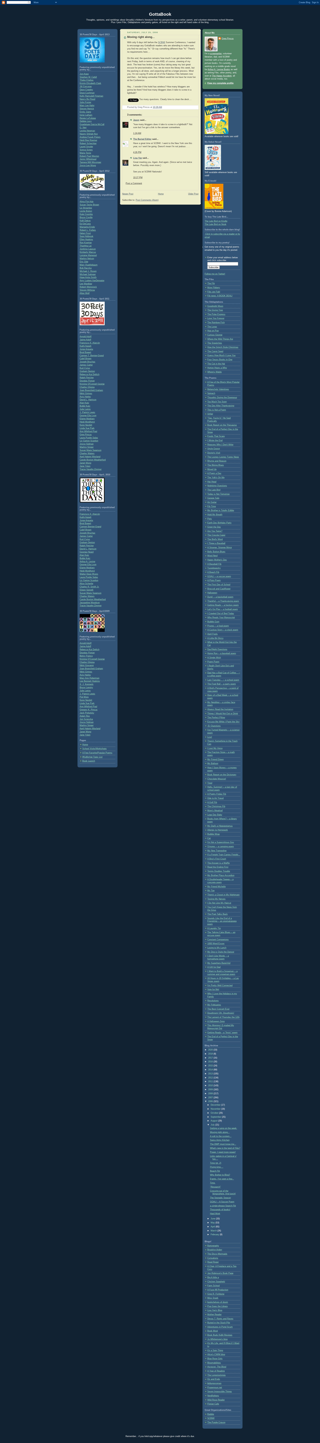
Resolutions (213, 1001)
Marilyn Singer (87, 447)
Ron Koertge (86, 243)
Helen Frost (85, 233)
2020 (211, 1050)
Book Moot (212, 1331)
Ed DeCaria (85, 224)
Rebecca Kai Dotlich (89, 374)
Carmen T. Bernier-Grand (92, 355)
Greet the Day (214, 527)
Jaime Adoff (85, 340)
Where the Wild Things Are (220, 339)
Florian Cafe (213, 1404)
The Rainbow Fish (216, 322)
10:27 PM (137, 177)
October (215, 1113)
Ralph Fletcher (87, 377)
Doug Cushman (87, 93)
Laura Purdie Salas (89, 438)
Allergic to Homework (217, 830)
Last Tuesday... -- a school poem (223, 680)
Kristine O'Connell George (92, 384)
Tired (209, 783)
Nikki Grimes (86, 393)
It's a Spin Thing (215, 1350)
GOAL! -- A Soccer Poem (222, 1202)
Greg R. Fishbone (215, 1294)
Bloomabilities (214, 1363)
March (214, 1231)
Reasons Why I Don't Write (220, 444)
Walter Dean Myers (89, 574)
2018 (211, 1054)
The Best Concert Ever (218, 1009)
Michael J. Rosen (88, 271)
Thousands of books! (220, 1209)
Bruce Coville (86, 217)
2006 (211, 1101)
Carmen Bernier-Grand (90, 526)
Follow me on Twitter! (215, 274)
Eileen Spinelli (86, 590)
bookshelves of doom (217, 1302)
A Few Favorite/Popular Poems (97, 753)
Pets (209, 519)
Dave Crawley (86, 90)
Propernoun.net (214, 1387)
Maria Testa (85, 153)
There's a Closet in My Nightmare (223, 895)
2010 (211, 1085)
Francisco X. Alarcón (90, 343)
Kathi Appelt (85, 346)
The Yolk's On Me (215, 477)
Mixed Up (211, 469)
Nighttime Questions (217, 486)
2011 (211, 1081)
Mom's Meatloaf (215, 810)
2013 (211, 1074)
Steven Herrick (87, 109)
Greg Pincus (86, 434)
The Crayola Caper (216, 535)
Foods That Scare (216, 436)
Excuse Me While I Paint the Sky (223, 722)
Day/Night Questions (217, 649)
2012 (211, 1078)
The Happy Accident (222, 76)
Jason (136, 120)
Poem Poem (213, 662)
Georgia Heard (87, 552)
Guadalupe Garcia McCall (92, 124)
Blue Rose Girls (214, 1358)
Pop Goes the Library (217, 1306)
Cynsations (212, 1258)
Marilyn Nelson (87, 258)
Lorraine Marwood (88, 255)
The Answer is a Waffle (218, 863)
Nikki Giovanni (87, 665)
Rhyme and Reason (216, 461)
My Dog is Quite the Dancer (220, 952)
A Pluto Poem (214, 580)
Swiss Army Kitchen (220, 1140)
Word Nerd (212, 556)
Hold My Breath (214, 514)
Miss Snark (212, 1298)
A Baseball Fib (214, 564)
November (216, 1109)
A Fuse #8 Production (217, 1290)
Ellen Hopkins (86, 239)
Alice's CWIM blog (216, 1354)
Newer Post (127, 194)
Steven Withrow (87, 290)
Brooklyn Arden (214, 1250)
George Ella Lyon (88, 415)
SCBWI (161, 42)
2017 (211, 1058)
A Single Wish (214, 657)
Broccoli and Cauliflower (218, 589)
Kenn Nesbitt (86, 425)
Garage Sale (213, 498)
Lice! (209, 737)
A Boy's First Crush (216, 859)
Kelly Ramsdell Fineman (91, 96)
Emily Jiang (85, 112)
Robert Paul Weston (89, 156)
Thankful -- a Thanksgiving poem (223, 601)
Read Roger (213, 1262)
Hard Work (215, 1213)
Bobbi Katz (85, 406)
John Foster (85, 102)
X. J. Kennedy (87, 684)
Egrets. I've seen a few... (222, 1179)
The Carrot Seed (215, 351)
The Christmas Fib (216, 806)
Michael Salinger (88, 274)
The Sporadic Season (220, 1198)
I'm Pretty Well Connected (219, 985)
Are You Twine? (214, 531)
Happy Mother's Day (217, 560)
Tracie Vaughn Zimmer (91, 469)
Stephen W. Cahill (88, 77)
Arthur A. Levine (87, 561)
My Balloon (212, 763)
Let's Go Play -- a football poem (222, 609)
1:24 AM (137, 133)
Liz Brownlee (86, 208)
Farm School (213, 1285)
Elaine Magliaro (87, 419)
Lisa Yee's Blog (214, 1310)
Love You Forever (215, 318)
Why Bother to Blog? (220, 1175)
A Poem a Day (214, 473)
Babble (210, 1414)
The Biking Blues (215, 465)
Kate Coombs (86, 214)
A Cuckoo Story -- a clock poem (222, 630)
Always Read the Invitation (220, 709)
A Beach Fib (213, 572)
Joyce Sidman (87, 444)
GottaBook (160, 14)
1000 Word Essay (215, 943)
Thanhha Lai (86, 246)
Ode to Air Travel (215, 798)
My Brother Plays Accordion (220, 875)
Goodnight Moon (215, 306)
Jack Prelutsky (87, 713)
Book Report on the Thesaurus (222, 425)
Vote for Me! (213, 989)
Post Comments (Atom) (147, 200)
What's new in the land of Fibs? (225, 1148)
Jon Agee (84, 74)
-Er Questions (214, 726)
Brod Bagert (85, 352)
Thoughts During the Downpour (222, 397)
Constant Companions (218, 939)
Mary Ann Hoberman (89, 678)
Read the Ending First (217, 867)
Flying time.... (216, 1167)
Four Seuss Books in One (219, 359)
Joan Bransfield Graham (91, 390)
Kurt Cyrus (85, 368)
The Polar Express (216, 314)
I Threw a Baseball (216, 543)
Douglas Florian (87, 381)
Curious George (214, 335)
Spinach (211, 393)
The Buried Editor (142, 139)
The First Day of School (218, 584)
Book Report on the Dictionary (221, 775)
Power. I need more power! (223, 1152)
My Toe (210, 890)
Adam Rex (85, 716)
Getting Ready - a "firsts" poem (222, 1032)
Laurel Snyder (86, 146)
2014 (211, 1070)
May (213, 1223)
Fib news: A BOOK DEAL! (219, 296)
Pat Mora (84, 697)
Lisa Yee (137, 158)
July (213, 1125)
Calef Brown (85, 358)
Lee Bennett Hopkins (90, 681)
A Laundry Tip (214, 928)
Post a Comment (134, 183)
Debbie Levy (86, 121)
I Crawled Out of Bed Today (220, 613)
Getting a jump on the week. (223, 1128)
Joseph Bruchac (87, 362)
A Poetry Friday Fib (216, 794)
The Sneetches (214, 343)
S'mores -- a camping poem (220, 846)
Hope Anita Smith (88, 277)
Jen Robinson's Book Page (220, 1273)
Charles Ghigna (87, 387)
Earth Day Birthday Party (219, 523)
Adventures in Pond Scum (220, 1327)
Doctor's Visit (213, 453)
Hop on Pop (213, 331)
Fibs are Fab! (213, 292)
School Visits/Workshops (94, 748)
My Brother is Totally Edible (220, 510)
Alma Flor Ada (86, 201)
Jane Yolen (85, 466)
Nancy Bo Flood (87, 99)
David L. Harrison (88, 400)
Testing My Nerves (216, 899)
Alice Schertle (86, 583)
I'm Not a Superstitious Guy (220, 842)
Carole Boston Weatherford (93, 460)
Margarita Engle (87, 227)
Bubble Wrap (213, 834)
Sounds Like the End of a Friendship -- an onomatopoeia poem (221, 921)
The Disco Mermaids (217, 1254)
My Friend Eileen (215, 759)
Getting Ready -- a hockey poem (223, 605)
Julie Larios (85, 409)
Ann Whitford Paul (88, 431)
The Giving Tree (215, 310)
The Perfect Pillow (216, 717)
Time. (213, 1183)
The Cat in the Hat (216, 364)
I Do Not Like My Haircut (219, 903)
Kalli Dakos (85, 220)
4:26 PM (137, 152)
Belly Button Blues (216, 552)
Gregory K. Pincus (89, 710)
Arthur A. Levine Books (219, 69)
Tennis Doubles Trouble (218, 871)
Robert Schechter (88, 143)
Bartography (213, 1246)
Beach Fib (215, 1171)
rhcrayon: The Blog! (216, 1367)
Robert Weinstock (88, 287)
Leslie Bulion (86, 211)
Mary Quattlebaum (89, 265)
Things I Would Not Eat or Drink (222, 713)
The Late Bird (213, 490)
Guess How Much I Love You (221, 355)
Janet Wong (85, 463)
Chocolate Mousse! (216, 779)
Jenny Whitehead (88, 159)
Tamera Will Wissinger (90, 162)
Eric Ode (84, 262)
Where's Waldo (214, 372)
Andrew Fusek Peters (90, 137)
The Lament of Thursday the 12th (223, 1017)
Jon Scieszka (86, 719)
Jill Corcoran (86, 86)
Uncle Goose (213, 448)
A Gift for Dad (213, 967)
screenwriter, (216, 53)
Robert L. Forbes (88, 230)
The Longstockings (216, 1375)
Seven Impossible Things (219, 1391)
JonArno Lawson (88, 249)
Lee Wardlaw (86, 284)
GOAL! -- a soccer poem (219, 576)
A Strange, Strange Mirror (219, 547)
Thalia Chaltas (87, 80)
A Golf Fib (212, 802)
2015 (211, 1066)
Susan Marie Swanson (90, 450)
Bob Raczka (86, 268)
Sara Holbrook (86, 236)
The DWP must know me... (223, 1144)
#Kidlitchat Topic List (92, 757)
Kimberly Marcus (88, 252)
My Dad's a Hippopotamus (220, 826)
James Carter (86, 365)
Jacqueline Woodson (90, 602)
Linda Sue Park (87, 428)
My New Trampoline (216, 851)
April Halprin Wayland (90, 456)
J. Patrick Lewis (87, 412)
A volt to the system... (221, 1136)
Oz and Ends (213, 1379)
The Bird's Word (215, 539)
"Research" (215, 1187)
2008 (211, 1093)
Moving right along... (141, 37)
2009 (211, 1089)
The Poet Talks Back (217, 914)
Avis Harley (85, 397)
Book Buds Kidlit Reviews (219, 1335)
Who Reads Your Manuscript (221, 617)
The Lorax (212, 327)
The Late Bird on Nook (215, 224)
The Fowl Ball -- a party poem (221, 684)
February (215, 1234)
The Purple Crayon (216, 1422)
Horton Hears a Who (217, 368)
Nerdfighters (213, 1396)
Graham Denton (87, 371)
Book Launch (88, 761)
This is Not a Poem (216, 410)
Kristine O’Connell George (92, 659)
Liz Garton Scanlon (89, 441)
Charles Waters (87, 453)
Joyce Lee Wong (88, 165)
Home (85, 744)
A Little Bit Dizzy (215, 638)
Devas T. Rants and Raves (220, 1319)
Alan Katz (84, 403)
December (216, 1105)
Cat (209, 838)
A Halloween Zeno (216, 1021)
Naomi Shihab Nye (89, 134)
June (213, 1219)
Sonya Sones (86, 150)
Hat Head (211, 482)
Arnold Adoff (86, 336)
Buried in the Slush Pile (218, 1323)
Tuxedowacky (214, 568)
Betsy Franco (86, 656)
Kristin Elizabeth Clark (90, 83)
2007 (211, 1097)
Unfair (210, 414)
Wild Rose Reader (216, 1400)
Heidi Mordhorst (87, 422)
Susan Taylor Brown (89, 205)
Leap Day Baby (214, 815)
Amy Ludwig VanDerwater (92, 280)
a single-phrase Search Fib (223, 1206)
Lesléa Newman (87, 131)
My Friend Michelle (216, 886)
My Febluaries (214, 1005)
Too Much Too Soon (217, 402)
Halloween (212, 593)
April (213, 1227)
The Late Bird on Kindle (216, 221)
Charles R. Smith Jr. (89, 587)
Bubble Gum (213, 622)
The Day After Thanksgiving (220, 406)
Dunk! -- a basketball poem (220, 597)
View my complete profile (220, 83)
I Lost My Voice (214, 748)
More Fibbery (213, 287)
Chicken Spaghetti (216, 1281)
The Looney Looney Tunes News (223, 457)
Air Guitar (211, 502)
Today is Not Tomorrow (218, 494)
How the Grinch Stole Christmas (222, 347)
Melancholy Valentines (218, 389)
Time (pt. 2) (215, 1163)
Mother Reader (214, 1314)
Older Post (193, 194)
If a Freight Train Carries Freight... (223, 855)
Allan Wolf (85, 293)
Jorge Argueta (86, 349)
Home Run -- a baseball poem (221, 653)
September (216, 1117)
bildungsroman (214, 1383)
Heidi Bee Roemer (88, 140)
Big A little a (213, 1277)
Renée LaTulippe (88, 118)
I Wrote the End (214, 440)
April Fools (212, 634)
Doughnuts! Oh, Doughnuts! (220, 1013)
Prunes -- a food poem (218, 626)
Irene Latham (86, 115)
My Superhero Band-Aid (218, 963)
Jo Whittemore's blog (217, 1339)
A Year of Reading (216, 1371)
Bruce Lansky (86, 687)
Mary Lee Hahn (87, 105)
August (214, 1121)
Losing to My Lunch (216, 948)
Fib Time (211, 506)
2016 (211, 1061)
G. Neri (83, 127)
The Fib (211, 283)
